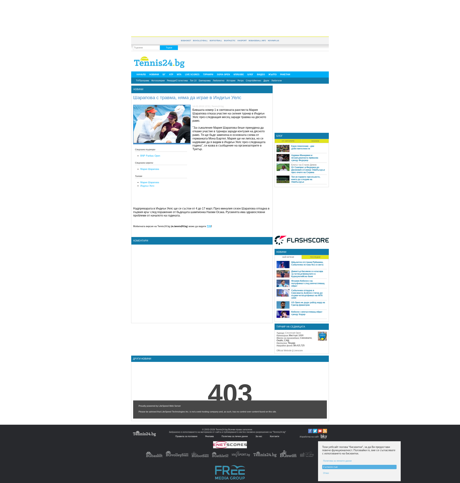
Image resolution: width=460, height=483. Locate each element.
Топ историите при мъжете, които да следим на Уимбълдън (305, 179)
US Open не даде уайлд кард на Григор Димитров (308, 303)
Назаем (315, 141)
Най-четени (288, 257)
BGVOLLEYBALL (200, 41)
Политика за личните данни (337, 461)
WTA (179, 74)
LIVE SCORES (192, 74)
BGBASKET (186, 41)
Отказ (326, 473)
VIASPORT (242, 41)
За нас (259, 436)
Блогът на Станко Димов (303, 165)
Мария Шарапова (149, 169)
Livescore (298, 350)
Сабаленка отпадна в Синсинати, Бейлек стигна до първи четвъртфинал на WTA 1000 (307, 294)
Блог (279, 136)
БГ (164, 74)
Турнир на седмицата (290, 326)
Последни (315, 257)
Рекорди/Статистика (177, 80)
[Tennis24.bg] (265, 456)
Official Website (284, 350)
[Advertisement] (230, 18)
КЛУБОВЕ (239, 74)
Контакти (274, 436)
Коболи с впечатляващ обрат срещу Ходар (306, 313)
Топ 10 (193, 80)
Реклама (209, 436)
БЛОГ (250, 74)
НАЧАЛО (141, 74)
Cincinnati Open (293, 333)
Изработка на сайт (309, 436)
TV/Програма (142, 80)
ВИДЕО (261, 74)
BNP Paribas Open (150, 155)
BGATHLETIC (229, 41)
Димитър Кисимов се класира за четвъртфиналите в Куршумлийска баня (307, 274)
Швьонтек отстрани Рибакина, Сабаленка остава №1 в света (307, 263)
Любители (276, 80)
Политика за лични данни (235, 436)
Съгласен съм (330, 467)
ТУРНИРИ (208, 74)
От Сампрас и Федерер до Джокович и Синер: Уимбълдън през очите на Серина (308, 170)
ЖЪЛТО (272, 74)
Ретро (241, 80)
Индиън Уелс (147, 185)
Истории (231, 80)
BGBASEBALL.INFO (257, 41)
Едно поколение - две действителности (302, 147)
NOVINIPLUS (273, 41)
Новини (138, 89)
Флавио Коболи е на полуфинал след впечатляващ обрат (308, 283)
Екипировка (205, 80)
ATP (171, 74)
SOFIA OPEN (223, 74)
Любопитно (218, 80)
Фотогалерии (158, 80)
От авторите (288, 141)
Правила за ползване (186, 436)
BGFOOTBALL (216, 41)
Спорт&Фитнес (253, 80)
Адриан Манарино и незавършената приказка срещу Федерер (304, 158)
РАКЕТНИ (285, 74)
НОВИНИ (154, 74)
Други (266, 80)
